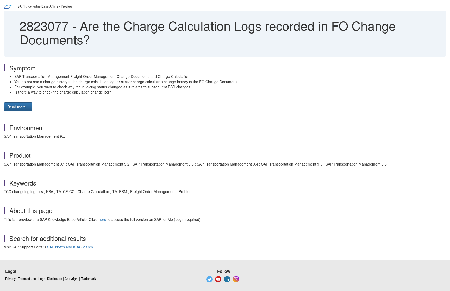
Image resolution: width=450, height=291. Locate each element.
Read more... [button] (18, 106)
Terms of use (27, 278)
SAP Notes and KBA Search (70, 246)
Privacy (10, 278)
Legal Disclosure (50, 278)
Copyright (71, 278)
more (102, 219)
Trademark (88, 278)
